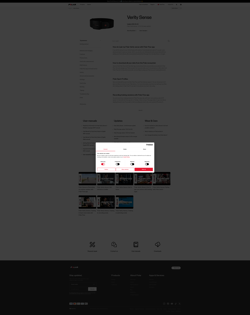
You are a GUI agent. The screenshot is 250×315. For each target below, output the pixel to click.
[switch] (118, 164)
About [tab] (144, 149)
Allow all (144, 169)
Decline (106, 169)
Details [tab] (125, 149)
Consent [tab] (105, 149)
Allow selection (125, 169)
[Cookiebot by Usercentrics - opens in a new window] (147, 145)
